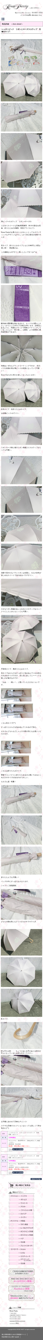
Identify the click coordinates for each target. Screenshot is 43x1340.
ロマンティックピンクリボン (21, 1259)
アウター (21, 1206)
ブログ (21, 1289)
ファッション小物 (21, 1210)
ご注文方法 (21, 1272)
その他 (21, 1242)
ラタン (21, 1224)
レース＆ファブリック (21, 1227)
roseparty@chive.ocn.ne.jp (17, 1321)
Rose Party (21, 6)
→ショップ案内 (14, 1323)
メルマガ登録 (21, 1280)
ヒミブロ (21, 1297)
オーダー (21, 1245)
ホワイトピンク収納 (21, 1235)
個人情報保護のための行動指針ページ (14, 1334)
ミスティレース (21, 1256)
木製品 (21, 1220)
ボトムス (21, 1199)
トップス (21, 1196)
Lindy (21, 1252)
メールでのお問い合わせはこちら (31, 15)
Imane (21, 1249)
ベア (21, 1238)
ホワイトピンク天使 (21, 1231)
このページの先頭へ (36, 1179)
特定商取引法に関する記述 (10, 1337)
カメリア (21, 1213)
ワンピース (21, 1203)
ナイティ (21, 1217)
